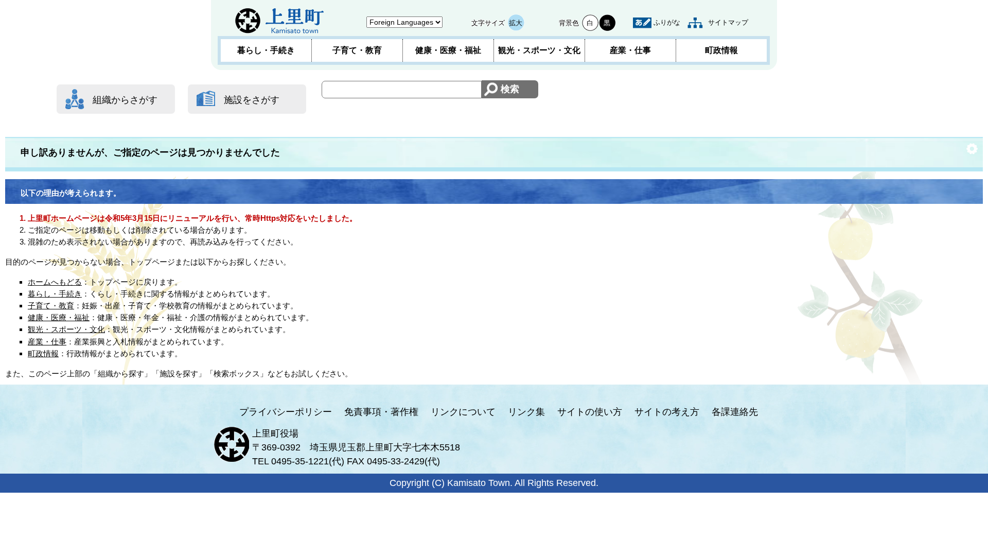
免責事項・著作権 (381, 412)
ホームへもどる (55, 281)
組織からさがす (125, 100)
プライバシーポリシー (285, 412)
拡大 (515, 23)
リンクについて (463, 412)
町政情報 (721, 50)
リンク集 (526, 412)
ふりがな (667, 22)
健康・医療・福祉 (448, 50)
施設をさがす (251, 100)
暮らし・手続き (266, 50)
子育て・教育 (357, 50)
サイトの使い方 (589, 412)
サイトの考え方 (666, 412)
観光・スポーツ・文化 (539, 50)
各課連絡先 (735, 412)
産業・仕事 (630, 50)
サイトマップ (728, 22)
